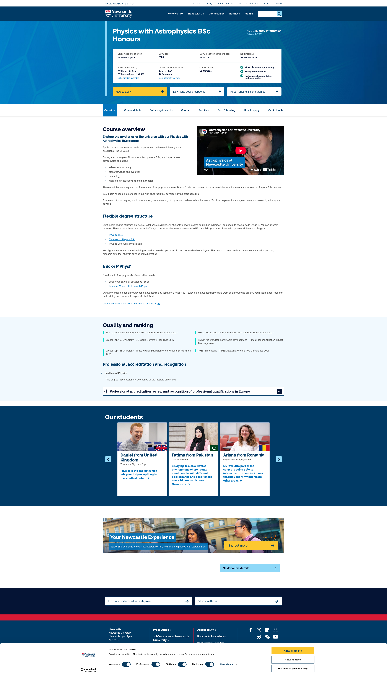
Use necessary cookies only (292, 668)
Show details (226, 664)
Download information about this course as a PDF (129, 303)
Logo (119, 14)
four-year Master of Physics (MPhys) (128, 286)
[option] (142, 459)
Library (209, 3)
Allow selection (293, 659)
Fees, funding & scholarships (247, 91)
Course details (132, 110)
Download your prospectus (189, 91)
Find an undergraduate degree (129, 601)
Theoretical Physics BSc (122, 239)
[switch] (155, 664)
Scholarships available (128, 77)
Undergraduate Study (120, 4)
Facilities (204, 110)
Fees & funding (226, 110)
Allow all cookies (293, 650)
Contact (278, 3)
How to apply (124, 91)
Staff (239, 3)
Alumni (249, 13)
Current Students (225, 3)
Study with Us (196, 13)
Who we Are (175, 13)
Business (234, 13)
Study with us (207, 601)
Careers (197, 3)
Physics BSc (116, 235)
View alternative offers (169, 77)
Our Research (216, 13)
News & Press (252, 3)
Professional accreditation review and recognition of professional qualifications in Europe (180, 391)
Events (267, 3)
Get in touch (275, 110)
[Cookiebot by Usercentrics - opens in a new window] (88, 670)
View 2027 (254, 34)
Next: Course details (236, 568)
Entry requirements (161, 110)
